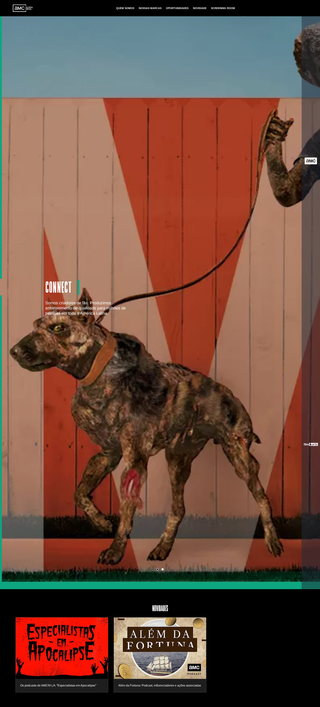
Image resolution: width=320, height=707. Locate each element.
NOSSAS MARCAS (150, 8)
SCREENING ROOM (223, 8)
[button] (157, 569)
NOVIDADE (199, 8)
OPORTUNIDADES (177, 8)
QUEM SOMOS (125, 8)
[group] (62, 654)
